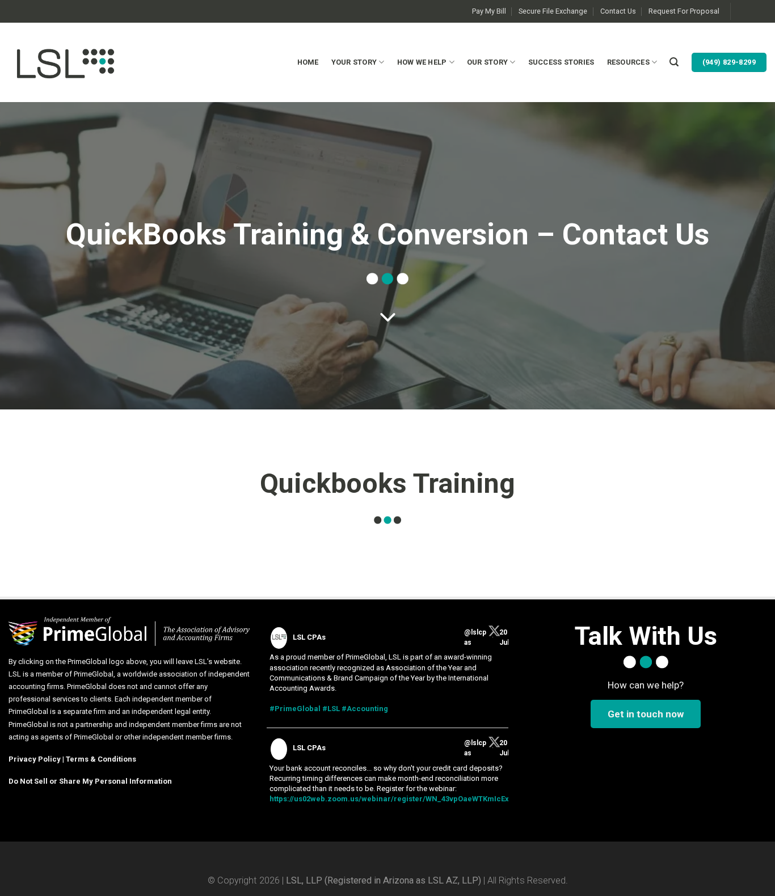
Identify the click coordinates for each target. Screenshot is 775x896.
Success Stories (561, 62)
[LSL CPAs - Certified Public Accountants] (65, 62)
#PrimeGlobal (295, 708)
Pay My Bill (489, 11)
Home (308, 62)
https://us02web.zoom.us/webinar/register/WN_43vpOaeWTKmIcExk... (394, 798)
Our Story (487, 62)
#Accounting (365, 708)
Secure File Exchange (553, 11)
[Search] (674, 62)
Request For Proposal (683, 11)
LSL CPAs (309, 637)
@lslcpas (475, 637)
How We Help (422, 62)
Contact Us (618, 11)
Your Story (354, 62)
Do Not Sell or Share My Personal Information (90, 781)
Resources (628, 62)
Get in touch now (646, 714)
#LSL (331, 708)
